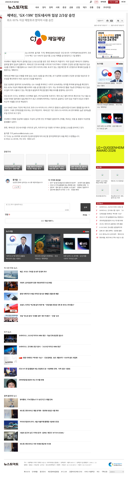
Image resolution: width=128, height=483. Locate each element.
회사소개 (27, 471)
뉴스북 (17, 187)
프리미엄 (107, 7)
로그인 (123, 1)
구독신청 (104, 471)
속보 (37, 7)
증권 (64, 7)
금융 (71, 7)
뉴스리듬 (100, 63)
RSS (98, 471)
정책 (51, 7)
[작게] (122, 21)
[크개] (118, 21)
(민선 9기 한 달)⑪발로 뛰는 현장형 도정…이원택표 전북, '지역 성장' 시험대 (74, 185)
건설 (98, 7)
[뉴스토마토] (18, 7)
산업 (78, 7)
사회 (57, 7)
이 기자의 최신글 (54, 180)
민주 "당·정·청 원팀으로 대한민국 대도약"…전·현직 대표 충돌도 (70, 183)
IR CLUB (64, 471)
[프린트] (108, 21)
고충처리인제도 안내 (75, 471)
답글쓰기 (100, 20)
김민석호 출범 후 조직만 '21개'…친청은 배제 (64, 189)
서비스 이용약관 (89, 471)
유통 (91, 7)
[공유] (112, 21)
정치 (44, 7)
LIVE (96, 2)
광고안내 (42, 471)
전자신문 (103, 1)
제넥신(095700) (52, 53)
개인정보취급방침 (53, 471)
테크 (85, 7)
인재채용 (35, 471)
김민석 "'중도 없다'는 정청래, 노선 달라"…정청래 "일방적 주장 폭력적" (72, 187)
